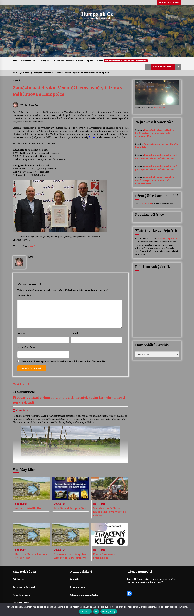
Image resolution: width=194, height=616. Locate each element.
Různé (16, 80)
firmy (92, 137)
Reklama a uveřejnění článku (84, 594)
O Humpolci (44, 60)
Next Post (19, 384)
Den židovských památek (70, 508)
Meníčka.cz (147, 203)
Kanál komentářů (21, 594)
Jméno (21, 333)
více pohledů (160, 107)
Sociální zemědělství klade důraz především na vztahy (109, 512)
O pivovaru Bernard (24, 392)
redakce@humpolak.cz (166, 238)
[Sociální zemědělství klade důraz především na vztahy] (109, 488)
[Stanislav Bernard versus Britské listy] (31, 534)
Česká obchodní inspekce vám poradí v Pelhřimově (70, 556)
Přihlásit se (18, 579)
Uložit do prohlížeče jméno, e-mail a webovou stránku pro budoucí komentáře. (63, 361)
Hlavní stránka (28, 60)
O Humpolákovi (77, 587)
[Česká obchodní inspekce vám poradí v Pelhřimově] (70, 534)
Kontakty (74, 579)
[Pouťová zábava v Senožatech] (109, 534)
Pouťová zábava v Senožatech (104, 556)
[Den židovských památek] (70, 488)
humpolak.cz (97, 14)
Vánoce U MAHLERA (28, 508)
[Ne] (190, 609)
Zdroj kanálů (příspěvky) (25, 587)
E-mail (74, 333)
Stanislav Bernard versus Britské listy (31, 556)
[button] (148, 67)
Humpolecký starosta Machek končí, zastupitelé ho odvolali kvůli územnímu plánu (154, 133)
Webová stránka (26, 347)
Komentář (24, 295)
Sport (90, 60)
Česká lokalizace (21, 602)
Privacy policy (108, 611)
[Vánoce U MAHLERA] (31, 488)
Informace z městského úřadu (68, 60)
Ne (96, 611)
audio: (121, 60)
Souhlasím (85, 611)
